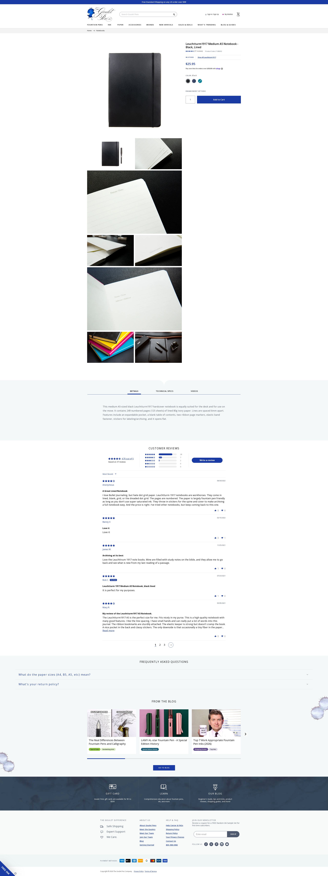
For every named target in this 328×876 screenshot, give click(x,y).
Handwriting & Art (108, 749)
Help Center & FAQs (174, 825)
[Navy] (194, 81)
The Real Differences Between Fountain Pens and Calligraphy (107, 741)
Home (89, 31)
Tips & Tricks (94, 749)
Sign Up (233, 834)
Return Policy (172, 833)
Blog (142, 841)
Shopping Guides (201, 749)
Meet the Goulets (147, 829)
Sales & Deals (185, 25)
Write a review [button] (207, 460)
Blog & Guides (228, 25)
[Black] (188, 81)
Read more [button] (108, 630)
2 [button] (160, 645)
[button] (150, 454)
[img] (108, 481)
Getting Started (147, 845)
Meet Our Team (147, 833)
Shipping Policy (172, 829)
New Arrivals (166, 25)
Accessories (135, 25)
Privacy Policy (139, 871)
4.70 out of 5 (128, 458)
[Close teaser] (15, 873)
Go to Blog (164, 768)
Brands (150, 25)
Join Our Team (146, 837)
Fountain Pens (95, 25)
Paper (120, 25)
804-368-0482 (172, 845)
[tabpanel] (163, 416)
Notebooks (100, 31)
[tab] (134, 392)
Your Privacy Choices (175, 837)
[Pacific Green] (200, 81)
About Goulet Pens (148, 825)
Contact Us (171, 841)
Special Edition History (150, 749)
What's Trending (207, 25)
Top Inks (213, 749)
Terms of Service (151, 871)
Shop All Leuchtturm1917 (207, 57)
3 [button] (164, 645)
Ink (109, 25)
